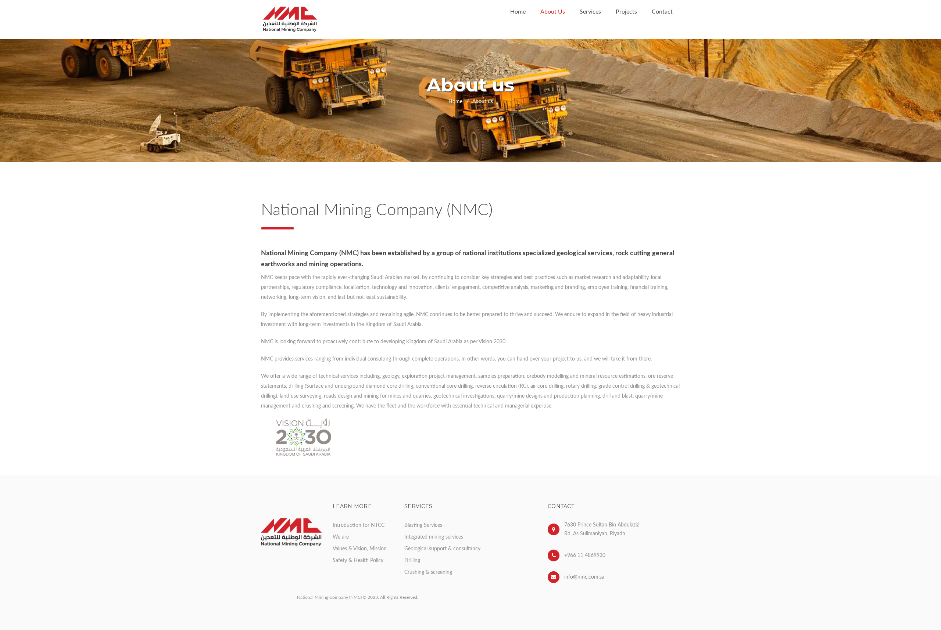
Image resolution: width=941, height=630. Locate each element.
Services (590, 12)
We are (341, 537)
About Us (552, 12)
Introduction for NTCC (358, 525)
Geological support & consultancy (442, 548)
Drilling (412, 560)
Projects (626, 12)
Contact (662, 12)
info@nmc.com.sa (584, 577)
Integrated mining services (433, 537)
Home (518, 12)
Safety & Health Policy (358, 560)
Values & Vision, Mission (360, 548)
